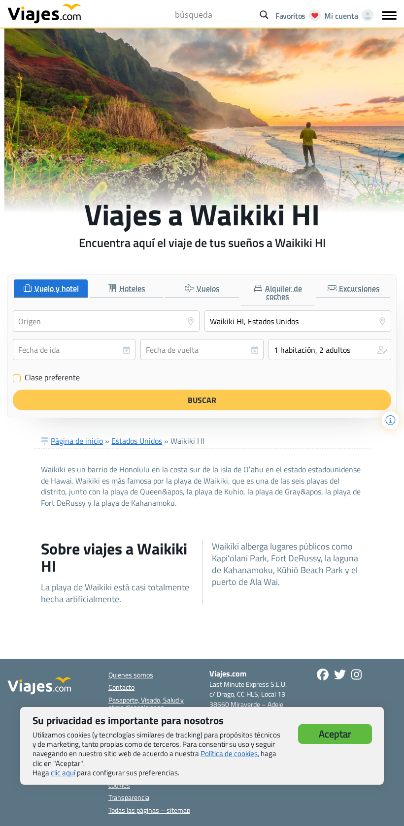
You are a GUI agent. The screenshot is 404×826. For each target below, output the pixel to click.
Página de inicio (77, 441)
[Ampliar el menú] (389, 15)
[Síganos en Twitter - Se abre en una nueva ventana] (340, 674)
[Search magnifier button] (264, 15)
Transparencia (128, 797)
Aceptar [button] (335, 733)
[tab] (51, 288)
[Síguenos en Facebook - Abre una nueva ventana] (322, 674)
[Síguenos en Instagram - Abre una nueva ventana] (356, 674)
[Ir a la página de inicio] (44, 13)
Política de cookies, (230, 753)
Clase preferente (46, 377)
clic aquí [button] (63, 772)
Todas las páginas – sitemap (149, 810)
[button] (330, 349)
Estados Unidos (136, 441)
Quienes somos (130, 675)
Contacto (121, 687)
